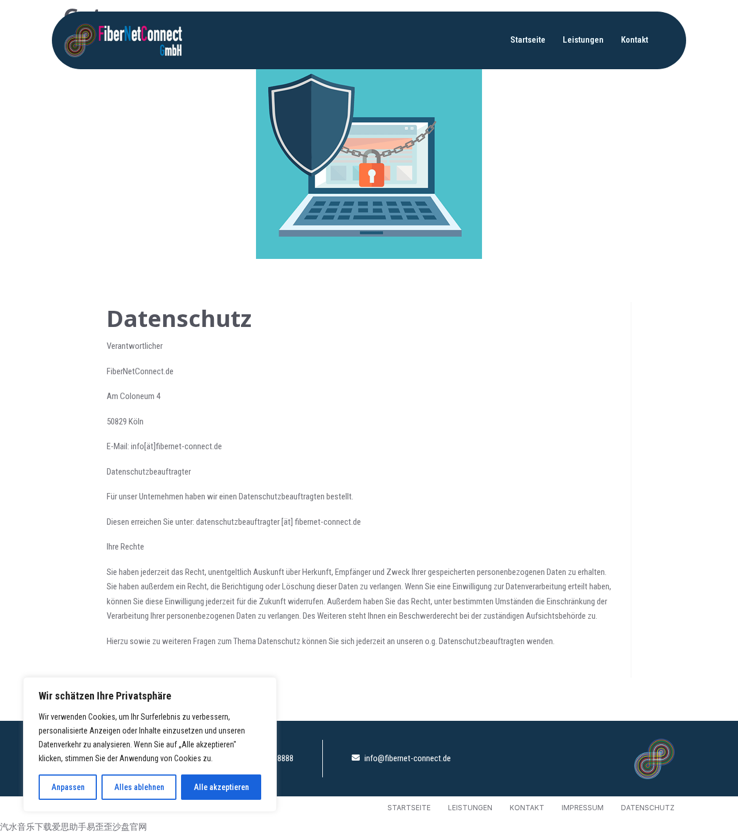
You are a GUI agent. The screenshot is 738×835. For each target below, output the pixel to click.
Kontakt (634, 40)
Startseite (527, 40)
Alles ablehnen (139, 787)
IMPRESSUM (583, 807)
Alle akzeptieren (221, 787)
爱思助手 (69, 827)
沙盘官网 (129, 827)
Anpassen (68, 787)
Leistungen (583, 40)
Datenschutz (648, 807)
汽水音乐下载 (26, 827)
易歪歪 (99, 827)
